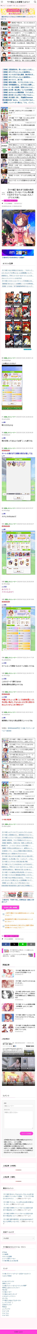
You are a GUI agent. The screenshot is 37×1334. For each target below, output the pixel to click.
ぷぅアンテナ (6, 1309)
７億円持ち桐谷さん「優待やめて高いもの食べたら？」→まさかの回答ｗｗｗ (16, 870)
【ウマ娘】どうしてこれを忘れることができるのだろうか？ (17, 864)
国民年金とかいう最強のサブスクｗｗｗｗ (14, 853)
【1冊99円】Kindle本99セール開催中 (13, 257)
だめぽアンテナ (7, 1304)
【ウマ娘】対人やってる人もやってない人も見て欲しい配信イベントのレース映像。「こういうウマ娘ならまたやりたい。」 (18, 1196)
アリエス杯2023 (8, 203)
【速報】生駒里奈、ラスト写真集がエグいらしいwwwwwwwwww (16, 840)
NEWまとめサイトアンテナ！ (11, 1288)
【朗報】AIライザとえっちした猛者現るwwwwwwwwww (16, 72)
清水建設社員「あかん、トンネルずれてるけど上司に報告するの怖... (18, 100)
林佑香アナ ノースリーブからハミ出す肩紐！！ (16, 845)
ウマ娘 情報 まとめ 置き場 (10, 1261)
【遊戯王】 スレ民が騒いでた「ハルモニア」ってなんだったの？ (18, 859)
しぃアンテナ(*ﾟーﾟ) (7, 1302)
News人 (4, 1307)
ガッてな (5, 1298)
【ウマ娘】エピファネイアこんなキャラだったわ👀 (17, 832)
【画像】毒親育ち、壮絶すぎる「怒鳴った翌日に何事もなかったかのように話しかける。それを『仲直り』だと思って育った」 (17, 843)
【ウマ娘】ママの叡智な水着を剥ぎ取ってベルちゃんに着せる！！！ (17, 872)
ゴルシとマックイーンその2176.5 (12, 278)
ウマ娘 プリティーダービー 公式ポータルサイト (16, 1274)
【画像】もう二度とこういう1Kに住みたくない (16, 883)
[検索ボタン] (35, 2)
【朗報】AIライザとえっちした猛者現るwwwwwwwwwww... (16, 77)
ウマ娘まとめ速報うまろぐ (18, 2)
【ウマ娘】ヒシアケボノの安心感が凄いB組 (15, 861)
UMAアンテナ (6, 1283)
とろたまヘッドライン (9, 1296)
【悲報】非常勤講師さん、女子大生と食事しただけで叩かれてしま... (18, 84)
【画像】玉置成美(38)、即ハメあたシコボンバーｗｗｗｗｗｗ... (18, 69)
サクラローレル (18, 203)
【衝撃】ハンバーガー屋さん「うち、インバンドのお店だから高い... (18, 102)
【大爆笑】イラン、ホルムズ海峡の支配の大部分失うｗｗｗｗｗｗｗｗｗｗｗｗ (17, 851)
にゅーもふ (5, 1313)
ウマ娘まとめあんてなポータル (11, 1300)
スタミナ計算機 (7, 1256)
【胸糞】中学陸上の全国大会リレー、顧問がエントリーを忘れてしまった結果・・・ (17, 848)
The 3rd (4, 1290)
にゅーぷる (5, 1311)
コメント (6, 1109)
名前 (5, 1103)
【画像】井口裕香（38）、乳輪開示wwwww (18, 97)
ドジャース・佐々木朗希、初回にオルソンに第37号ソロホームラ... (18, 87)
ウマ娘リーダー (7, 1292)
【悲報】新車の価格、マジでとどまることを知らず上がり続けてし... (18, 82)
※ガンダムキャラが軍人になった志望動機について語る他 (17, 273)
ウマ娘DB (5, 1254)
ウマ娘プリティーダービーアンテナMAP (14, 1285)
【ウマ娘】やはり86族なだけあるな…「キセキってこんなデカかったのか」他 (18, 270)
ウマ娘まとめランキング (9, 1294)
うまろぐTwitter (7, 1276)
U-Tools (4, 1252)
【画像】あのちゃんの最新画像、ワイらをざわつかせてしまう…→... (18, 92)
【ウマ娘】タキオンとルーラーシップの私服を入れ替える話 (17, 281)
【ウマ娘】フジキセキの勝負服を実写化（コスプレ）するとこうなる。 (17, 875)
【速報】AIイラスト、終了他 (12, 79)
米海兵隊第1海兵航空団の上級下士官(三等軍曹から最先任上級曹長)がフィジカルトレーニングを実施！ (17, 886)
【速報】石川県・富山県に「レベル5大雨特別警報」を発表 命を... (18, 90)
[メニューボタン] (2, 2)
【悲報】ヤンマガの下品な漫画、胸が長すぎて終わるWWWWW (18, 74)
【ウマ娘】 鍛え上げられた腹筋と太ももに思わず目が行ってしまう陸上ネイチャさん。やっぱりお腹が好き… (18, 856)
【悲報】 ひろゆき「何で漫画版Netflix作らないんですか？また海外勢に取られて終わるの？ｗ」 (17, 286)
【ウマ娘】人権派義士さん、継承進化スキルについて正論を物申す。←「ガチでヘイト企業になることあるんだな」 (17, 835)
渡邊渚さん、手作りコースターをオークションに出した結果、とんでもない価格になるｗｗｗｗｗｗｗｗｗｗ (17, 276)
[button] (6, 944)
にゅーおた (5, 1315)
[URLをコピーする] (31, 944)
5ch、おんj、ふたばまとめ (10, 200)
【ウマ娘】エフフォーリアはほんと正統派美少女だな (17, 837)
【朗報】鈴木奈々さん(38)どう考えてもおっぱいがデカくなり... (18, 95)
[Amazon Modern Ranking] (27, 349)
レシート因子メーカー (9, 1258)
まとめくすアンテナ (8, 1281)
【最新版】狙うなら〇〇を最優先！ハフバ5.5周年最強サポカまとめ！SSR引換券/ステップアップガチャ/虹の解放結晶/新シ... (18, 284)
